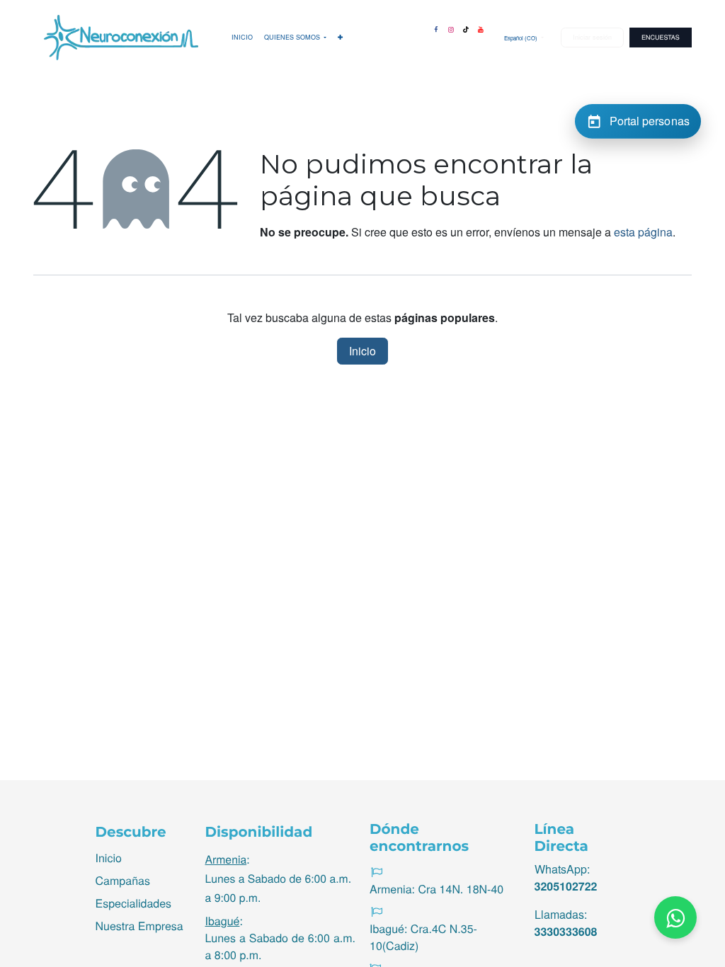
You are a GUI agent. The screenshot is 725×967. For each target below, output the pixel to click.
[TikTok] (465, 27)
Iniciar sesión (592, 37)
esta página (643, 232)
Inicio (362, 351)
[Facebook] (436, 27)
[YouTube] (480, 27)
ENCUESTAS (660, 37)
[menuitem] (242, 37)
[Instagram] (451, 27)
